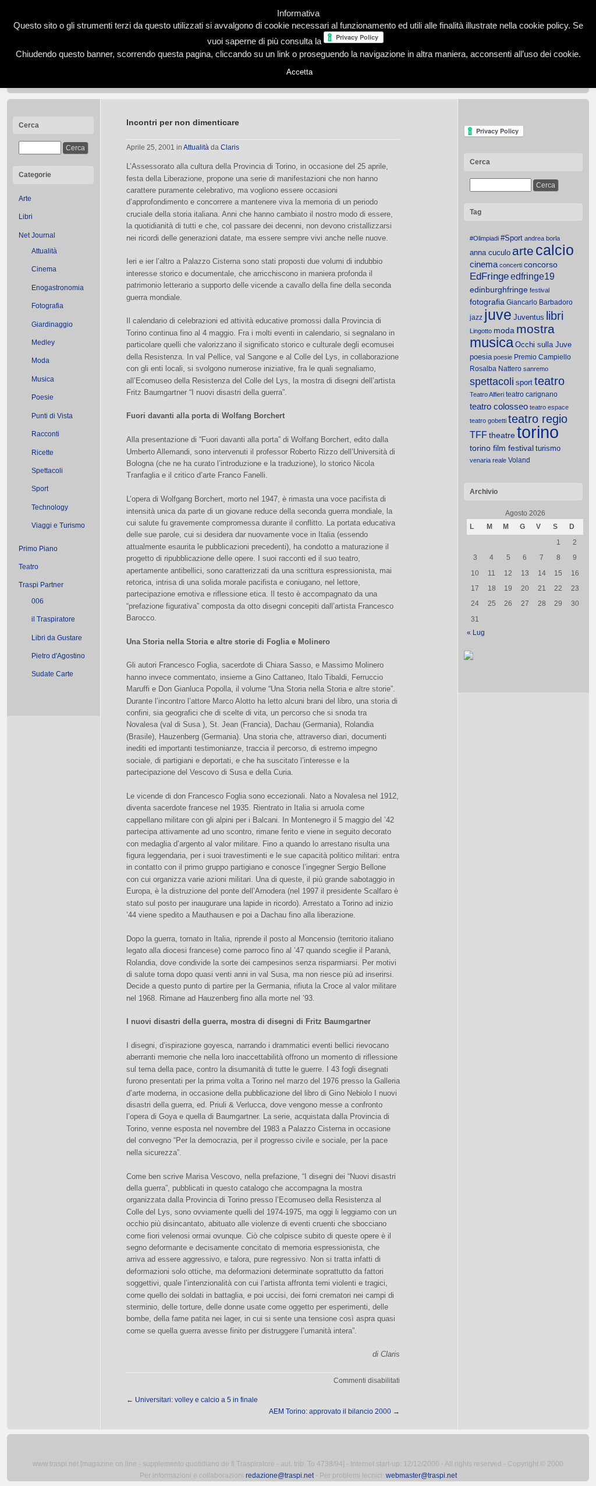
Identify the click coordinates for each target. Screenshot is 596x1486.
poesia (481, 356)
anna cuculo (490, 252)
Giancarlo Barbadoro (539, 302)
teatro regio (537, 418)
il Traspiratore (53, 619)
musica (491, 342)
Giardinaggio (52, 324)
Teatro (28, 567)
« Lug (476, 633)
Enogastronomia (57, 288)
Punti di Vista (52, 416)
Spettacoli (47, 471)
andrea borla (542, 238)
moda (504, 330)
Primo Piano (38, 549)
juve (498, 314)
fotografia (487, 301)
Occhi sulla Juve (543, 344)
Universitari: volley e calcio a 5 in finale (192, 1400)
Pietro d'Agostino (58, 656)
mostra (535, 329)
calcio (554, 250)
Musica (42, 379)
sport (524, 382)
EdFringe (489, 276)
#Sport (512, 238)
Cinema (43, 269)
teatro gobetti (488, 420)
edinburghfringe (499, 289)
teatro (549, 381)
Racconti (45, 434)
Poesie (42, 397)
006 (37, 601)
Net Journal (37, 235)
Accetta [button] (299, 72)
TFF (478, 434)
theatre (502, 435)
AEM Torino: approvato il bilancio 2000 (334, 1411)
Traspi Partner (41, 585)
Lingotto (481, 330)
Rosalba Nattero (496, 369)
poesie (503, 357)
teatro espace (549, 407)
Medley (43, 342)
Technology (49, 507)
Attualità (44, 251)
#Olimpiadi (484, 238)
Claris (230, 147)
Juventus (528, 317)
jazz (476, 317)
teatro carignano (532, 394)
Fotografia (47, 306)
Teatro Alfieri (487, 394)
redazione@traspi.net (280, 1475)
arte (523, 251)
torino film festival (502, 448)
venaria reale (488, 460)
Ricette (42, 453)
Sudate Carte (52, 674)
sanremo (535, 368)
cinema (484, 264)
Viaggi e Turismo (58, 525)
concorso (541, 264)
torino (538, 432)
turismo (547, 448)
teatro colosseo (499, 406)
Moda (40, 361)
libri (554, 315)
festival (539, 290)
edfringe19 (532, 276)
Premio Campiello (542, 357)
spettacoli (492, 381)
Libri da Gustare (56, 638)
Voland (519, 460)
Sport (39, 489)
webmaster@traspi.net (421, 1475)
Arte (25, 199)
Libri (26, 217)
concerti (510, 265)
